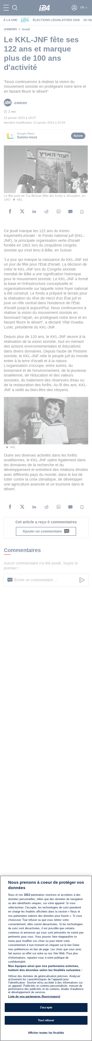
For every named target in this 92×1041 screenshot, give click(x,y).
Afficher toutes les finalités (46, 1032)
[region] (46, 958)
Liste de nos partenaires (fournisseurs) (34, 996)
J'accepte (46, 1007)
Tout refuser (46, 1020)
